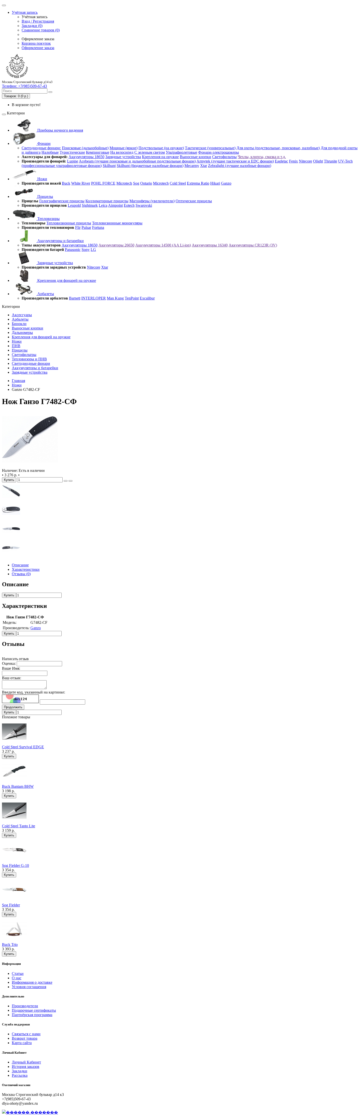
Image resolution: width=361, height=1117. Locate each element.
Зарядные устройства (123, 157)
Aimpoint (115, 205)
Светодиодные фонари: (41, 148)
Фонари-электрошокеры (218, 152)
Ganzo (226, 183)
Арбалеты (45, 294)
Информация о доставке (32, 982)
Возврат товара (24, 1038)
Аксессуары (22, 315)
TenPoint (132, 298)
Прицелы (44, 196)
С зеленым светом (149, 152)
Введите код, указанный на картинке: (33, 692)
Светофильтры (224, 157)
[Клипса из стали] (11, 557)
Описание (20, 565)
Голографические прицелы (61, 201)
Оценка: (9, 663)
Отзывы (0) (21, 574)
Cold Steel (178, 183)
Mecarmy (191, 165)
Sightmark (90, 205)
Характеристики (26, 569)
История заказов (25, 1066)
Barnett (74, 298)
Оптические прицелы (194, 201)
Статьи (18, 973)
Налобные (50, 152)
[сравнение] (70, 481)
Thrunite (330, 161)
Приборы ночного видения (59, 130)
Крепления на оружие (160, 157)
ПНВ (16, 346)
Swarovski (144, 205)
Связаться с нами (26, 1034)
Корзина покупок (36, 43)
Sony (86, 249)
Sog (136, 183)
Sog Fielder (11, 905)
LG (93, 249)
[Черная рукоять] (11, 518)
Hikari (215, 183)
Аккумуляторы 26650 (116, 245)
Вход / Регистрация (38, 21)
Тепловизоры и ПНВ (29, 359)
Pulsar (86, 227)
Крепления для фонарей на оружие (66, 280)
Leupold (74, 205)
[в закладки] (66, 481)
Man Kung (115, 298)
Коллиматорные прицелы (106, 201)
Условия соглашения (29, 987)
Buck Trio (10, 944)
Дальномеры (22, 332)
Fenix (293, 161)
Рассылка (20, 1075)
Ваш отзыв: (11, 678)
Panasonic (73, 249)
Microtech (124, 183)
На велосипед (121, 152)
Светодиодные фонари (31, 363)
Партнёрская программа (32, 1015)
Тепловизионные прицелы (68, 223)
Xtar (203, 165)
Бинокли (19, 324)
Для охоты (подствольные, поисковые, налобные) (278, 148)
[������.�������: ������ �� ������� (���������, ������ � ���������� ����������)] (30, 1112)
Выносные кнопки (195, 157)
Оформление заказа (38, 48)
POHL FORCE (103, 183)
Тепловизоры (48, 219)
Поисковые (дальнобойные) (85, 148)
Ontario (146, 183)
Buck (66, 183)
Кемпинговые (97, 152)
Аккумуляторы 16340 (210, 245)
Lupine (72, 161)
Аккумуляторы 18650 (86, 157)
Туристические (72, 152)
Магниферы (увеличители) (152, 201)
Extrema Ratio (198, 183)
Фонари (43, 143)
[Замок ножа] (11, 499)
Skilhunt (109, 165)
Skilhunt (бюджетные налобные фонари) (150, 165)
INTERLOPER (93, 298)
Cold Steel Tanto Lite (18, 826)
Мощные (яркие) (124, 148)
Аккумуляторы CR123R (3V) (253, 245)
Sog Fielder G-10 (15, 865)
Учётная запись (25, 12)
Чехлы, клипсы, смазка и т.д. (262, 157)
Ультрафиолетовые (181, 152)
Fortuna (98, 227)
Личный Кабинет (26, 1062)
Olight (318, 161)
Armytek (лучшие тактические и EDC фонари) (235, 161)
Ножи (41, 179)
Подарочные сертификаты (34, 1010)
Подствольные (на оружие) (161, 148)
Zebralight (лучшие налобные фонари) (239, 165)
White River (80, 183)
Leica (103, 205)
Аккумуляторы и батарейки (60, 241)
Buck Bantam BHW (18, 786)
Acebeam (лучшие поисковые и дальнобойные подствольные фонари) (137, 161)
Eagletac (281, 161)
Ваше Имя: (11, 668)
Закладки (19, 1071)
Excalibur (147, 298)
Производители (25, 1006)
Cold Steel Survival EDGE (23, 747)
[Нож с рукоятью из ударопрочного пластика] (30, 466)
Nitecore (305, 161)
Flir (78, 227)
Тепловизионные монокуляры (117, 223)
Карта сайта (22, 1043)
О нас (16, 978)
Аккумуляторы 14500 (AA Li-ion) (163, 245)
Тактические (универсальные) (210, 148)
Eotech (129, 205)
